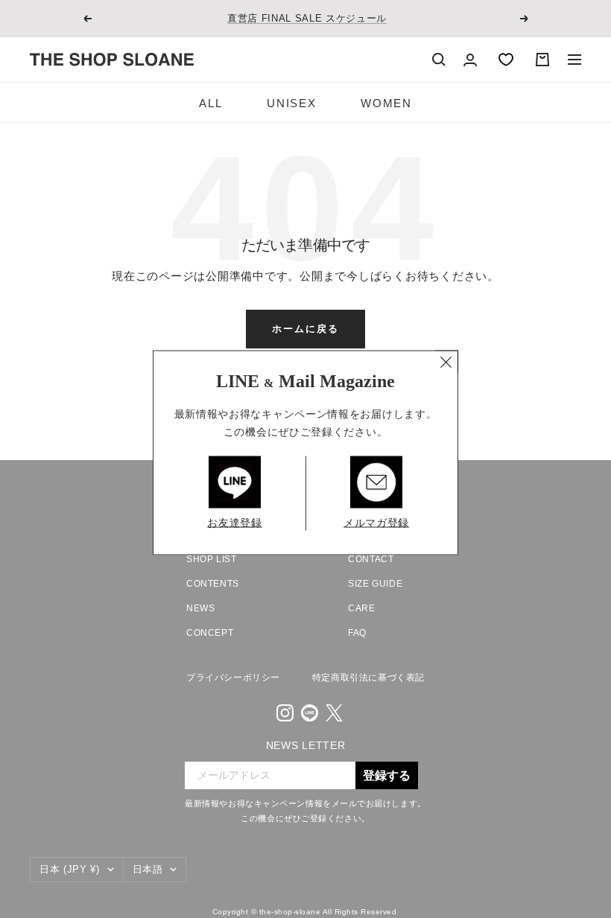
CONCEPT (209, 633)
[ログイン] (470, 60)
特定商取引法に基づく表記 (368, 677)
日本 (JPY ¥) (69, 869)
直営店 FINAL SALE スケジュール (307, 18)
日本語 (148, 869)
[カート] (542, 59)
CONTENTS (212, 583)
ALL (210, 103)
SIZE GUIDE (375, 583)
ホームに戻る (305, 328)
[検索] (439, 59)
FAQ (357, 633)
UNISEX (291, 103)
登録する (387, 776)
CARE (361, 608)
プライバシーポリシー (233, 677)
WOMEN (386, 103)
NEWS (200, 608)
